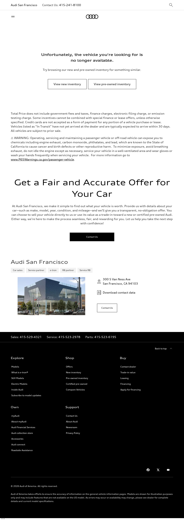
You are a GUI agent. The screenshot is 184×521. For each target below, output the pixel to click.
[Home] (92, 17)
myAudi (15, 415)
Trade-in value (127, 372)
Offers (69, 366)
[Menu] (14, 17)
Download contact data (119, 292)
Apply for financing (130, 389)
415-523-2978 (69, 337)
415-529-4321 (31, 337)
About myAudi (18, 421)
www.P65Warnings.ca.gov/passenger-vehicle (42, 159)
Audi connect (18, 444)
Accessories (17, 438)
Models (15, 366)
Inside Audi (17, 389)
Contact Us (71, 415)
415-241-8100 (70, 5)
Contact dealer (128, 366)
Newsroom (71, 427)
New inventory (73, 372)
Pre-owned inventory (77, 378)
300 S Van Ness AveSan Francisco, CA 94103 (120, 281)
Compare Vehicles (75, 389)
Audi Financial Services (23, 427)
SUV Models (17, 378)
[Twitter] (158, 470)
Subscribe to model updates (26, 395)
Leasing (124, 378)
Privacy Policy (73, 433)
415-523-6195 (105, 337)
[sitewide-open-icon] (171, 5)
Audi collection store (22, 433)
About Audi (72, 421)
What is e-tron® (19, 372)
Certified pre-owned (76, 384)
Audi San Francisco (24, 5)
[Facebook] (148, 470)
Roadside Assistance (22, 450)
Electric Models (19, 384)
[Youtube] (168, 470)
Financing (125, 384)
